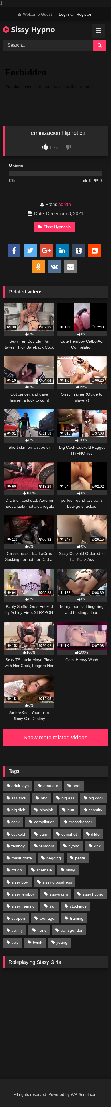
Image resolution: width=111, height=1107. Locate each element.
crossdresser (80, 822)
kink (97, 846)
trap (14, 942)
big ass (67, 798)
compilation (44, 822)
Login (64, 14)
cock (15, 822)
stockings (78, 906)
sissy (70, 870)
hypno (73, 846)
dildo (95, 834)
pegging (53, 858)
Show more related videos (55, 737)
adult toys (20, 785)
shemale (44, 870)
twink (37, 942)
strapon (18, 918)
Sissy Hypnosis (57, 227)
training (76, 918)
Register (83, 14)
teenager (48, 918)
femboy (18, 846)
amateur (50, 785)
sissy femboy (23, 894)
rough (16, 870)
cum (43, 834)
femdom (46, 846)
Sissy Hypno (32, 29)
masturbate (21, 858)
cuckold (18, 834)
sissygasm (58, 894)
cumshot (69, 834)
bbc (44, 798)
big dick (18, 810)
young (61, 942)
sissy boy (19, 882)
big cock (96, 798)
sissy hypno (92, 894)
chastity (95, 810)
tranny (17, 930)
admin (64, 204)
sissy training (23, 906)
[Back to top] (93, 1091)
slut (52, 906)
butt (70, 810)
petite (80, 858)
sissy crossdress (57, 882)
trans (41, 930)
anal (76, 785)
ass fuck (18, 798)
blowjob (46, 810)
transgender (72, 930)
